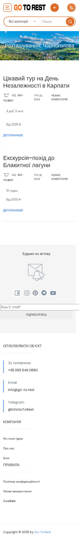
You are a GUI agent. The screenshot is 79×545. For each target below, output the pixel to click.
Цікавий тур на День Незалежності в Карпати (36, 82)
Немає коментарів (59, 97)
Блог (6, 458)
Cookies (9, 501)
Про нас (8, 448)
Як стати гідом (13, 438)
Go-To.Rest (13, 98)
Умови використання (17, 491)
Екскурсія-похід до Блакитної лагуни (29, 161)
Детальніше (13, 135)
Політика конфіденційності (21, 481)
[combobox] (22, 21)
